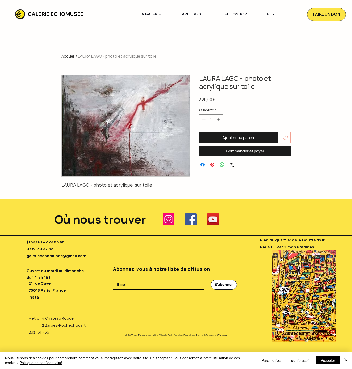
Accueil (68, 56)
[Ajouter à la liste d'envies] (285, 137)
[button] (157, 14)
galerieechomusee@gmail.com (56, 255)
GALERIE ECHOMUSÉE (55, 14)
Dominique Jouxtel (193, 335)
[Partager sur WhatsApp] (222, 164)
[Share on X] (232, 164)
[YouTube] (213, 219)
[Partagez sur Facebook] (202, 164)
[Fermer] (346, 360)
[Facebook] (191, 219)
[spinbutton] (211, 119)
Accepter (328, 360)
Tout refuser (299, 360)
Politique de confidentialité (41, 362)
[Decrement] (203, 119)
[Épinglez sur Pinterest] (212, 164)
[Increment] (219, 119)
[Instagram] (168, 219)
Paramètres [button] (271, 360)
